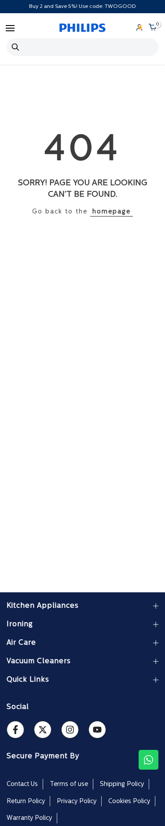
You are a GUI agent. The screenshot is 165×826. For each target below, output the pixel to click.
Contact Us (22, 784)
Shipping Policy (122, 784)
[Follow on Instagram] (70, 729)
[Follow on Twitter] (42, 729)
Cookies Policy (129, 801)
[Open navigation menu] (10, 28)
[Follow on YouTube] (97, 729)
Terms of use (69, 784)
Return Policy (26, 801)
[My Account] (139, 28)
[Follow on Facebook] (15, 729)
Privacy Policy (76, 801)
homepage (111, 212)
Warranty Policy (29, 818)
